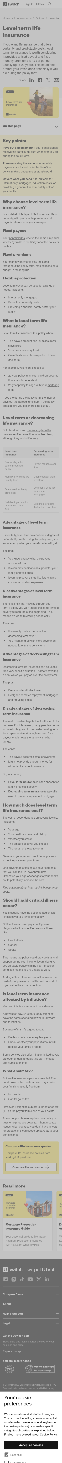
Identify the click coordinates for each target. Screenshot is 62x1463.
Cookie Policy (48, 1434)
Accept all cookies (31, 1445)
